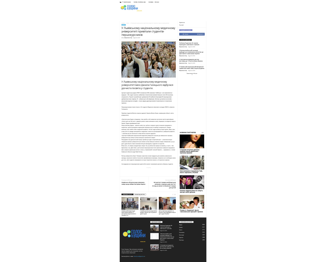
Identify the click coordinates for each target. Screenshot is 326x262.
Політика (181, 240)
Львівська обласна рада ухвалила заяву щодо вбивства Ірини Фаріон (133, 183)
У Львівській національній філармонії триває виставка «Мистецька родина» (191, 67)
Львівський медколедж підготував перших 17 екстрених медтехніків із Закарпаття (128, 213)
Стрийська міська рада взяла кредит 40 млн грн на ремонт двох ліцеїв (148, 212)
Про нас (157, 2)
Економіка (181, 232)
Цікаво (181, 227)
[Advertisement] (149, 171)
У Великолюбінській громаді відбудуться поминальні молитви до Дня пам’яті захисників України (191, 52)
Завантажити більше (192, 73)
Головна (150, 2)
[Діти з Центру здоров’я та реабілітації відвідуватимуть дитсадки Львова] (167, 203)
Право (180, 224)
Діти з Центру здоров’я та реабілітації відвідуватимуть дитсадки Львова (167, 212)
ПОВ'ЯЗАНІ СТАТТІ (127, 194)
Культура (181, 235)
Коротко (181, 237)
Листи (180, 230)
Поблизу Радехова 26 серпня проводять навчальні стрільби (189, 43)
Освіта (123, 24)
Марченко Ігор (128, 37)
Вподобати (200, 34)
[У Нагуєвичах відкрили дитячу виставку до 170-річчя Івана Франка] (154, 247)
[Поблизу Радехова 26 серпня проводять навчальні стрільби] (154, 228)
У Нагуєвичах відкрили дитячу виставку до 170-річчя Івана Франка (191, 60)
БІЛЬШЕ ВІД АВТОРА (140, 194)
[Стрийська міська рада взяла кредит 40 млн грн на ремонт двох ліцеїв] (148, 203)
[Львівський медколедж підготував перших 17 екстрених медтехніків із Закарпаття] (129, 203)
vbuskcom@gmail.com (139, 256)
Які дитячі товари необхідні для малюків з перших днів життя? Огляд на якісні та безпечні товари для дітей (164, 185)
